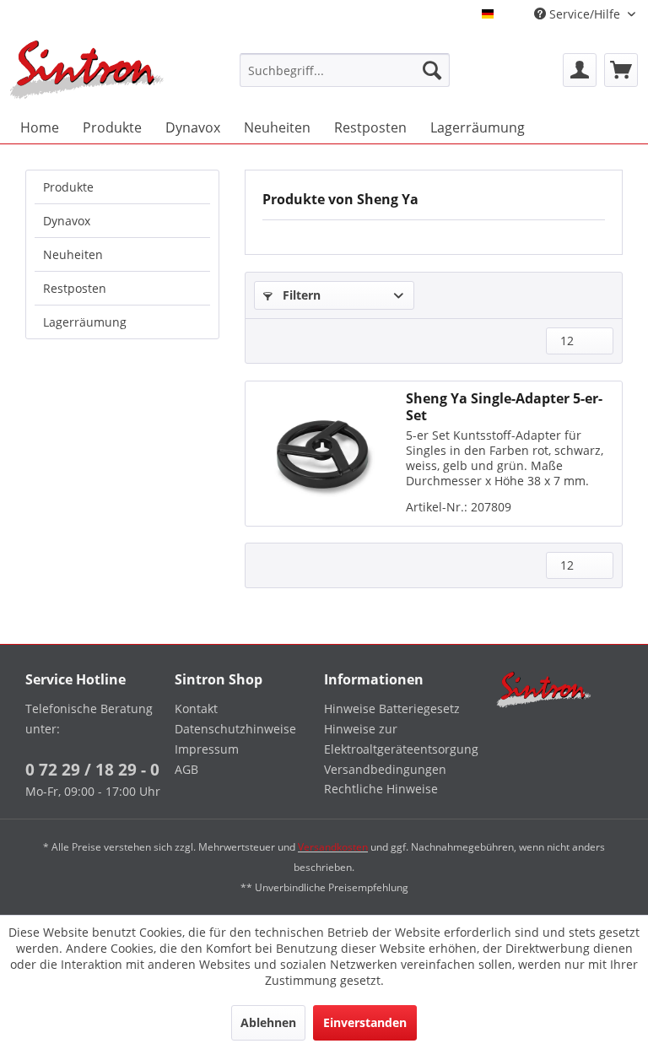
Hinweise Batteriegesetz (392, 708)
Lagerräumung (85, 322)
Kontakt (196, 708)
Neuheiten (73, 254)
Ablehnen (268, 1022)
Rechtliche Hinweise (381, 789)
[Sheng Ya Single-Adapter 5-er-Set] (321, 453)
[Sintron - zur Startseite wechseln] (86, 69)
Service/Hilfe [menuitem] (585, 14)
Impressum (207, 749)
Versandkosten (333, 847)
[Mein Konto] (580, 70)
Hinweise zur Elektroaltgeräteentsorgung (394, 739)
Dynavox (66, 221)
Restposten (74, 288)
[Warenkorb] (621, 70)
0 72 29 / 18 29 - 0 (92, 770)
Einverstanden (365, 1022)
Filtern (300, 295)
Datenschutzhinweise (235, 729)
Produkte (68, 187)
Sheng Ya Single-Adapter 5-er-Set (504, 407)
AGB (186, 769)
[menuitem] (345, 70)
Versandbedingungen (385, 769)
